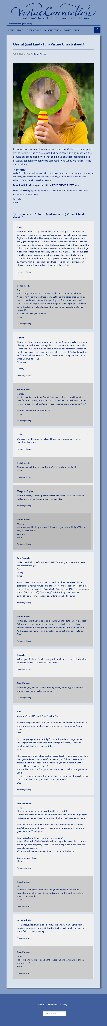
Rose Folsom (23, 285)
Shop (76, 30)
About (20, 30)
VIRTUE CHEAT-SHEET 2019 (64, 185)
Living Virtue (40, 53)
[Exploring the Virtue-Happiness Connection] (53, 10)
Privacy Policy (61, 1004)
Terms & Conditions (46, 1004)
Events (67, 30)
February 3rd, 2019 (24, 272)
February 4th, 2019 (24, 868)
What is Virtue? (52, 30)
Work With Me (34, 30)
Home (11, 30)
